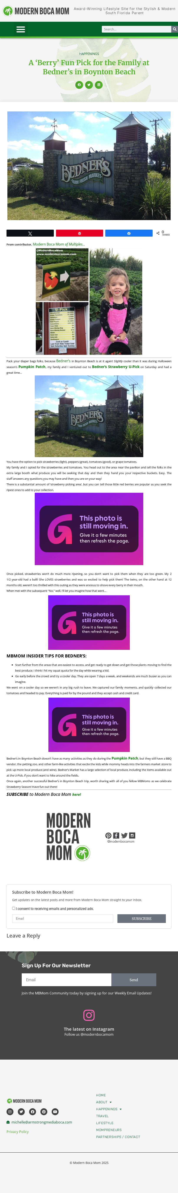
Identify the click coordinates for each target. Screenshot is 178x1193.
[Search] (174, 29)
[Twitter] (21, 1111)
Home (101, 1095)
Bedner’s (63, 360)
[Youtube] (55, 1111)
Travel (102, 1116)
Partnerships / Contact (118, 1137)
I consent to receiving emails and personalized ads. (55, 909)
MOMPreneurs (109, 1130)
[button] (21, 29)
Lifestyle (104, 1123)
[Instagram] (10, 1111)
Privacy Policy (18, 1131)
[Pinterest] (43, 1111)
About (101, 1102)
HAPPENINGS (89, 53)
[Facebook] (32, 1111)
